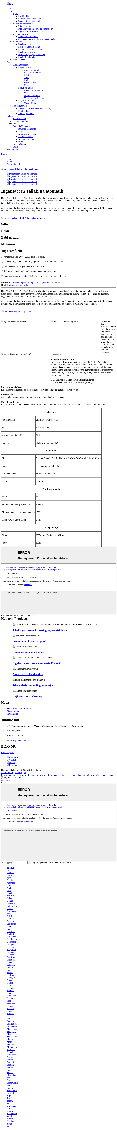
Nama (26, 77)
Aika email (6, 780)
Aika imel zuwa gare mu (36, 218)
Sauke (15, 147)
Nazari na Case (19, 118)
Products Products (32, 95)
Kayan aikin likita (26, 100)
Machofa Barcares (26, 52)
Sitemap (18, 772)
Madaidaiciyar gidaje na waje (31, 54)
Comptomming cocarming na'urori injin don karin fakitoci (35, 282)
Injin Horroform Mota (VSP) (31, 31)
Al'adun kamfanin (26, 139)
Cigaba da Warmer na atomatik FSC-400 (37, 663)
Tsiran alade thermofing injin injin (33, 685)
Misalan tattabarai (20, 65)
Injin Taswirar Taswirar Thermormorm (35, 29)
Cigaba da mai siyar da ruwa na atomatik (36, 39)
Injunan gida (12, 714)
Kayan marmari (25, 67)
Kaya (9, 11)
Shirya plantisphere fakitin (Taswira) (34, 108)
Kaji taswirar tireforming (27, 696)
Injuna (15, 13)
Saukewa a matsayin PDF (12, 218)
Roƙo (9, 62)
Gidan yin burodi (31, 70)
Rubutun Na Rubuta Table (30, 49)
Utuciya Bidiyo (19, 144)
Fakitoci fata (23, 111)
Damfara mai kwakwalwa (28, 674)
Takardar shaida (25, 136)
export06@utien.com (16, 740)
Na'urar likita (30, 103)
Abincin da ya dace (32, 72)
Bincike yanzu (7, 752)
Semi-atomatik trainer (28, 36)
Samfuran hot (7, 772)
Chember (81, 775)
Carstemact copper (104, 775)
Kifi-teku (28, 75)
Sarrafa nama (30, 82)
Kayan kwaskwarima (33, 90)
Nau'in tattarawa (20, 106)
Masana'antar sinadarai (34, 98)
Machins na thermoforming (19, 708)
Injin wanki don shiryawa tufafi (15, 775)
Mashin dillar (24, 16)
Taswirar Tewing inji (40, 775)
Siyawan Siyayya (20, 34)
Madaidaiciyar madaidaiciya (31, 21)
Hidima (21, 141)
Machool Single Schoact (29, 47)
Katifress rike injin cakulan (19, 285)
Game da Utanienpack (23, 126)
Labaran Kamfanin (21, 121)
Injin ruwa (90, 775)
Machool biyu (24, 44)
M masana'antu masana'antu (62, 775)
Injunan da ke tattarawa (23, 24)
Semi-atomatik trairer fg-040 (29, 641)
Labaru (10, 116)
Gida (9, 8)
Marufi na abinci (25, 88)
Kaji (26, 80)
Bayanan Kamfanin (27, 129)
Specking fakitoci (26, 113)
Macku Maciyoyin (26, 57)
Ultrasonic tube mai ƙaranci (30, 18)
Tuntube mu (12, 149)
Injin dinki (17, 41)
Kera (26, 85)
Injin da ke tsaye (25, 26)
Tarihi (21, 131)
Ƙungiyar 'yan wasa (27, 134)
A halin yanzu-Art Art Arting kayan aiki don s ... (41, 630)
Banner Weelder (20, 59)
